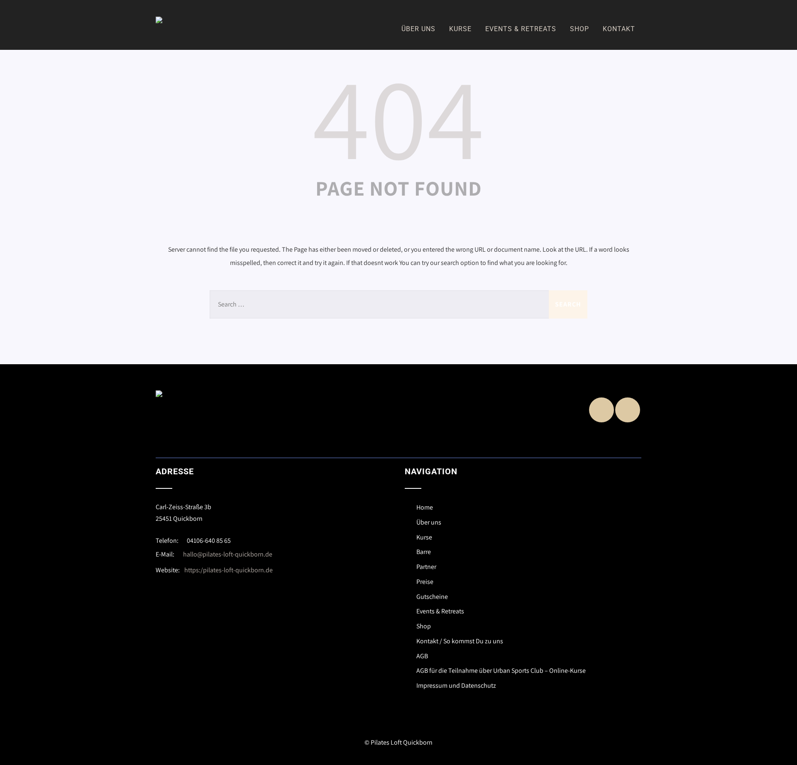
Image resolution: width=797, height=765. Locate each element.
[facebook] (601, 409)
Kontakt (619, 29)
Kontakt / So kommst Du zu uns (459, 641)
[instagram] (627, 409)
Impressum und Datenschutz (456, 685)
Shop (579, 29)
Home (424, 507)
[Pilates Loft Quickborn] (159, 20)
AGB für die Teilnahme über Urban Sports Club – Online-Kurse (501, 670)
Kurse (460, 29)
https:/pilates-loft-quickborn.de (228, 570)
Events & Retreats (520, 29)
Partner (426, 566)
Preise (424, 581)
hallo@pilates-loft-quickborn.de (227, 554)
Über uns (418, 29)
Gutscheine (432, 596)
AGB (422, 656)
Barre (423, 551)
